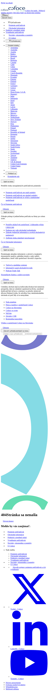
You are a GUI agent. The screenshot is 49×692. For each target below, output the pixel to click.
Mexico (13, 113)
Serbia (12, 139)
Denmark (13, 75)
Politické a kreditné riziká (19, 558)
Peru (12, 124)
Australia (13, 50)
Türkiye (13, 160)
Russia (12, 136)
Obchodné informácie (18, 556)
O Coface (14, 564)
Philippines (14, 126)
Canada (13, 62)
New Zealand (15, 120)
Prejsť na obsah (7, 3)
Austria (13, 52)
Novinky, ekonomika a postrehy (22, 562)
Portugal (13, 130)
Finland (13, 82)
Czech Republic (16, 73)
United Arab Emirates (18, 164)
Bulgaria (13, 60)
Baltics (13, 54)
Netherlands (15, 117)
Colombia (14, 69)
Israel (12, 101)
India (12, 96)
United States (15, 166)
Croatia (13, 71)
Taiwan (13, 155)
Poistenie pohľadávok (18, 554)
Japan (12, 105)
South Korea (15, 147)
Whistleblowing (12, 687)
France (13, 84)
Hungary (13, 94)
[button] (13, 22)
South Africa (15, 145)
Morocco (13, 115)
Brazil (12, 58)
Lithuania (14, 109)
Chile (12, 65)
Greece (13, 88)
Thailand (13, 158)
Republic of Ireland (17, 132)
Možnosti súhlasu (12, 689)
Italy (12, 103)
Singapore (14, 141)
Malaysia (13, 111)
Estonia (13, 79)
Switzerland (14, 153)
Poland (13, 128)
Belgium (13, 56)
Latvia (12, 107)
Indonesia (14, 98)
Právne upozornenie (13, 683)
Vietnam (13, 168)
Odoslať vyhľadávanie (33, 334)
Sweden (13, 151)
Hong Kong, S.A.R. (18, 92)
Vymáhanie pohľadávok (19, 560)
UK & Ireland (15, 162)
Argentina (14, 48)
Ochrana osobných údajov (15, 685)
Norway (13, 122)
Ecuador (13, 77)
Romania (13, 134)
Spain (12, 149)
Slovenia (13, 143)
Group (12, 90)
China (12, 67)
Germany (13, 86)
